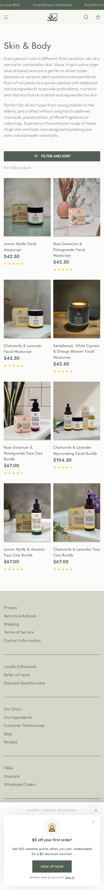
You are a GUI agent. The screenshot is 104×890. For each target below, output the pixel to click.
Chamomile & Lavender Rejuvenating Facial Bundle (75, 450)
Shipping (11, 623)
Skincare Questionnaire (24, 682)
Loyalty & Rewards (20, 666)
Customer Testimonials (24, 725)
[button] (86, 17)
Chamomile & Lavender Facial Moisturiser (23, 349)
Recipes (11, 741)
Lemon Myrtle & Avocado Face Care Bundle (24, 552)
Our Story (12, 708)
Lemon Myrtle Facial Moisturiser (20, 247)
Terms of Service (19, 632)
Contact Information (22, 640)
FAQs (8, 767)
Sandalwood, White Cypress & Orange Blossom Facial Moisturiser (76, 351)
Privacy (10, 607)
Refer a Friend (17, 674)
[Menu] (6, 17)
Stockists (12, 776)
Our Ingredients (18, 717)
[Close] (95, 810)
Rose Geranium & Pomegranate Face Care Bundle (23, 453)
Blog (8, 733)
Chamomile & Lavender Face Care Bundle (76, 552)
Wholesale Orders (20, 784)
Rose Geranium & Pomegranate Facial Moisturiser (69, 249)
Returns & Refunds (20, 615)
